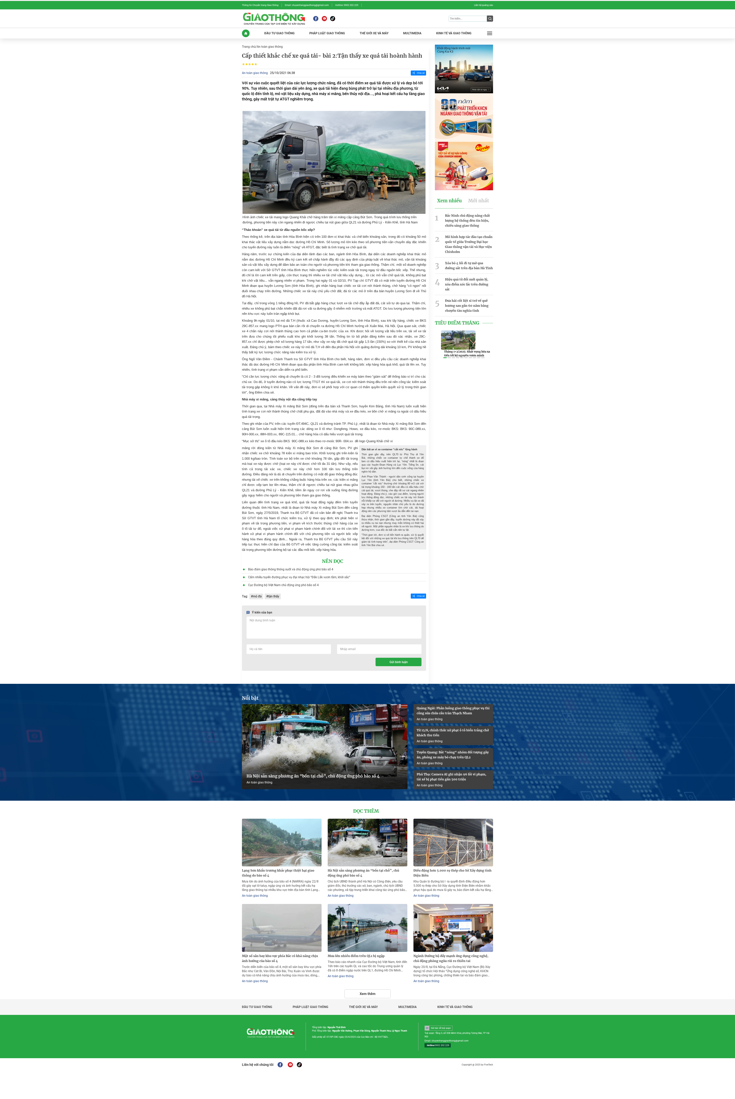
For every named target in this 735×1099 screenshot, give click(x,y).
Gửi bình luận (399, 662)
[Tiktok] (332, 18)
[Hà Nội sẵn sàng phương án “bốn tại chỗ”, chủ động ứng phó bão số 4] (325, 746)
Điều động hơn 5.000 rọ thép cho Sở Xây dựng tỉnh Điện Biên (452, 873)
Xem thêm (368, 994)
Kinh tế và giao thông (455, 1007)
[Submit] (490, 19)
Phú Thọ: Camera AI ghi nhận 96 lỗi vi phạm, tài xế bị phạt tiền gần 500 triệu (451, 776)
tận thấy (273, 596)
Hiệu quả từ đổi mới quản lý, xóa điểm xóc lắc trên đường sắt (466, 284)
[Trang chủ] (246, 33)
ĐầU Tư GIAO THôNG (279, 33)
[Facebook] (315, 18)
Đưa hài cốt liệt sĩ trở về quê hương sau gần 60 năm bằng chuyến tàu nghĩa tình (466, 305)
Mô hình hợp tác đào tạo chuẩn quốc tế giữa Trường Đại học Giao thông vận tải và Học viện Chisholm (468, 244)
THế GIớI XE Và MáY (374, 33)
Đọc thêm (366, 811)
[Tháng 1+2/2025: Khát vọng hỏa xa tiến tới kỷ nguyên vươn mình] (458, 340)
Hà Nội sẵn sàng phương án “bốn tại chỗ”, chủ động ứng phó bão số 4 (314, 776)
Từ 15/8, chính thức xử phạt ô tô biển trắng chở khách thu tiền (453, 732)
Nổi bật (250, 698)
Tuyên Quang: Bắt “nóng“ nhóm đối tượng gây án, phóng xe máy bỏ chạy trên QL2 (453, 754)
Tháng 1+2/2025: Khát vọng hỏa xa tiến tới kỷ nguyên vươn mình (467, 353)
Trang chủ (249, 46)
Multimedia (407, 1007)
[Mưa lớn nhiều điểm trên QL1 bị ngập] (367, 928)
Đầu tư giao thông (257, 1007)
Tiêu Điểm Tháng (457, 323)
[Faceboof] (280, 1064)
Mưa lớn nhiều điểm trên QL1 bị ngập (356, 956)
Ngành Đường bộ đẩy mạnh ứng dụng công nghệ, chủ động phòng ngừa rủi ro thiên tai (450, 958)
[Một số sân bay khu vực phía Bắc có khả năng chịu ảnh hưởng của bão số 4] (282, 928)
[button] (445, 357)
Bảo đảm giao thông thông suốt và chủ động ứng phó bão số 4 (290, 569)
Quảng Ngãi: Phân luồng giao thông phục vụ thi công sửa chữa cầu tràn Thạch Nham (453, 710)
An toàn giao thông (270, 46)
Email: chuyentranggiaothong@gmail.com (307, 5)
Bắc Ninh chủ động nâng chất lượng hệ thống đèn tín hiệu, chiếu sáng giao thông (467, 220)
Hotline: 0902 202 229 (346, 5)
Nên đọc (332, 561)
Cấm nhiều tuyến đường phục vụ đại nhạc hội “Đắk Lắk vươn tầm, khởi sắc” (299, 577)
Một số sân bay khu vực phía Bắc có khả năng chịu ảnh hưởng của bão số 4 (280, 958)
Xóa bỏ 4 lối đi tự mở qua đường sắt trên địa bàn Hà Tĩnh (469, 265)
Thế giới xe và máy (363, 1007)
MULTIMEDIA (412, 33)
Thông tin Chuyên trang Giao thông (260, 5)
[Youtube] (324, 18)
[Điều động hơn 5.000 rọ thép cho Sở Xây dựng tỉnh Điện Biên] (453, 842)
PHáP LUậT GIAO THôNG (327, 33)
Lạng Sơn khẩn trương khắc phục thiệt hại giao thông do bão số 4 (278, 873)
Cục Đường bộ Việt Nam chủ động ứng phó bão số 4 (283, 585)
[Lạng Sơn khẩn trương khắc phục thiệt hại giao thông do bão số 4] (282, 842)
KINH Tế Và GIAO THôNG (453, 33)
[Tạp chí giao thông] (274, 18)
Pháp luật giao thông (310, 1007)
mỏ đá (257, 596)
